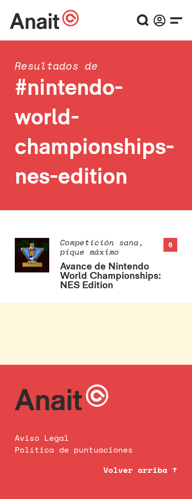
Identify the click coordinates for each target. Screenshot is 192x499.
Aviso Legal (42, 438)
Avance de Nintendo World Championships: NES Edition (110, 275)
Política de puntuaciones (74, 450)
